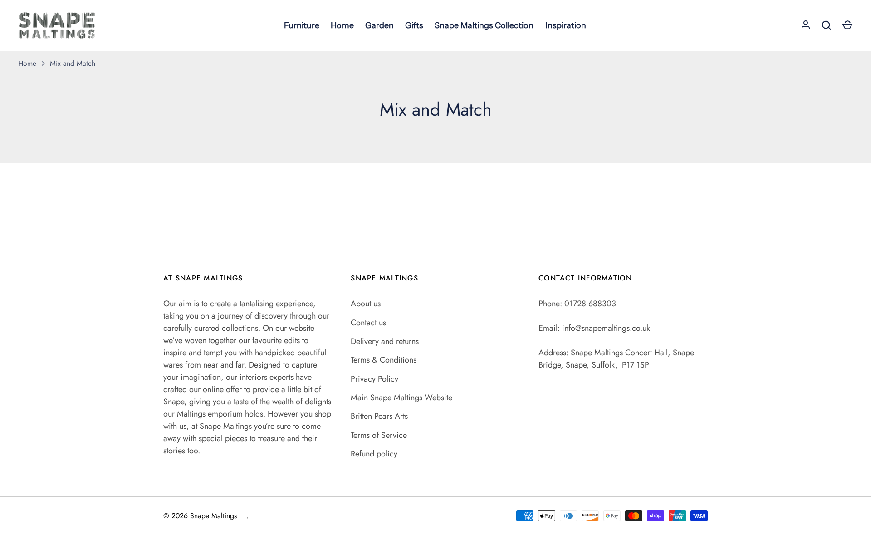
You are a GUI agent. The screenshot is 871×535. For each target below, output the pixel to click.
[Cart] (847, 25)
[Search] (827, 25)
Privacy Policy (374, 379)
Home (27, 63)
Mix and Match (72, 63)
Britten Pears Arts (379, 416)
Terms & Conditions (383, 360)
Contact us (368, 323)
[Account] (806, 25)
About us (366, 303)
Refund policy (374, 454)
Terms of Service (379, 435)
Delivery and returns (385, 341)
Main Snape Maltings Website (401, 397)
